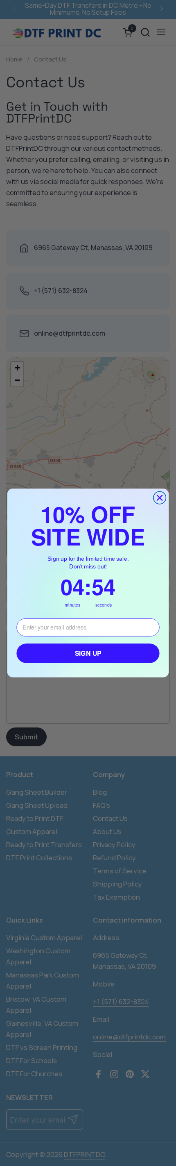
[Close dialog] (159, 497)
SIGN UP (88, 653)
